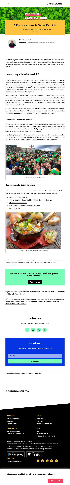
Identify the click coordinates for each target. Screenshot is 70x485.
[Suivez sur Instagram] (33, 330)
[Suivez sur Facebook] (27, 330)
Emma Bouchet (27, 29)
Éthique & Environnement (45, 424)
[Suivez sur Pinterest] (56, 460)
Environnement (47, 301)
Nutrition (40, 421)
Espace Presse (12, 424)
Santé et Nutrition (34, 301)
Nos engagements (13, 419)
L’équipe (10, 421)
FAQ (38, 431)
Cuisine (56, 301)
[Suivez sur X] (39, 330)
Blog (39, 416)
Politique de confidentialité (46, 436)
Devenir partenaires (13, 431)
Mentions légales (42, 434)
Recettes (47, 29)
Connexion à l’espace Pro (15, 434)
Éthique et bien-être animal (15, 304)
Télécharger (35, 282)
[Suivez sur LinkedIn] (44, 330)
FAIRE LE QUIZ (55, 480)
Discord (57, 299)
